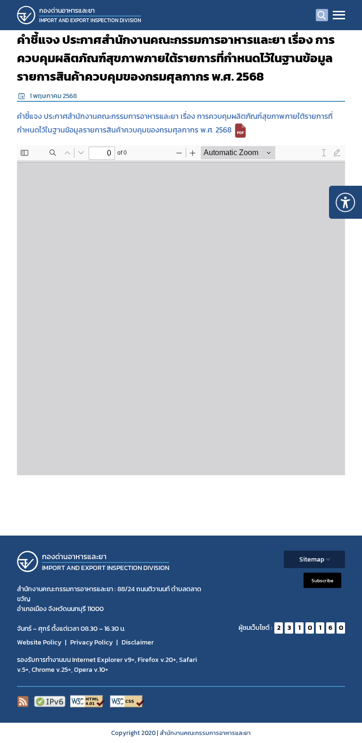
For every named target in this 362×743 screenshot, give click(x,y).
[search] (322, 15)
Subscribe (322, 580)
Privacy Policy (91, 642)
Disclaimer (138, 642)
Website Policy (39, 642)
